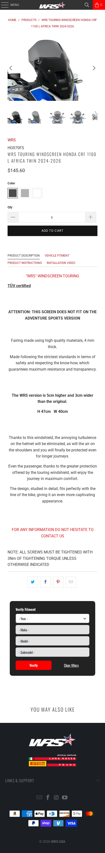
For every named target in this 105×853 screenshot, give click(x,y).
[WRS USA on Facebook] (48, 797)
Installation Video (61, 263)
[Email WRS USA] (39, 797)
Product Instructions (25, 263)
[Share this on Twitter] (32, 582)
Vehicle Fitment (57, 255)
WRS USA (58, 841)
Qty (10, 207)
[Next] (94, 68)
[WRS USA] (52, 5)
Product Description (24, 255)
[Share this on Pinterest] (58, 582)
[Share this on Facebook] (45, 582)
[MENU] (2, 5)
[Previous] (11, 68)
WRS (12, 140)
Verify (34, 665)
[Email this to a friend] (71, 582)
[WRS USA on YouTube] (65, 797)
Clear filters (71, 665)
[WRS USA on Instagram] (56, 797)
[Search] (87, 5)
